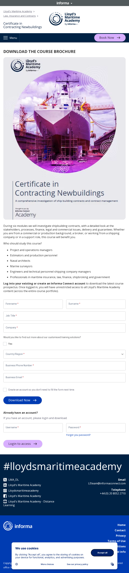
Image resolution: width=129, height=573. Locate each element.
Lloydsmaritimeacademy (23, 490)
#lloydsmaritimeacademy (62, 466)
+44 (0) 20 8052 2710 (113, 493)
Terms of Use (117, 541)
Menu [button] (13, 38)
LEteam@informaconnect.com (107, 483)
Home (122, 525)
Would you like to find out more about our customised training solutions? (42, 337)
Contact (120, 530)
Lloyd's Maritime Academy (17, 11)
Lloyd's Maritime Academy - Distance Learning (28, 503)
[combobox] (63, 354)
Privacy (121, 535)
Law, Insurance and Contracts (19, 15)
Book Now (106, 38)
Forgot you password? (78, 434)
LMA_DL (13, 480)
